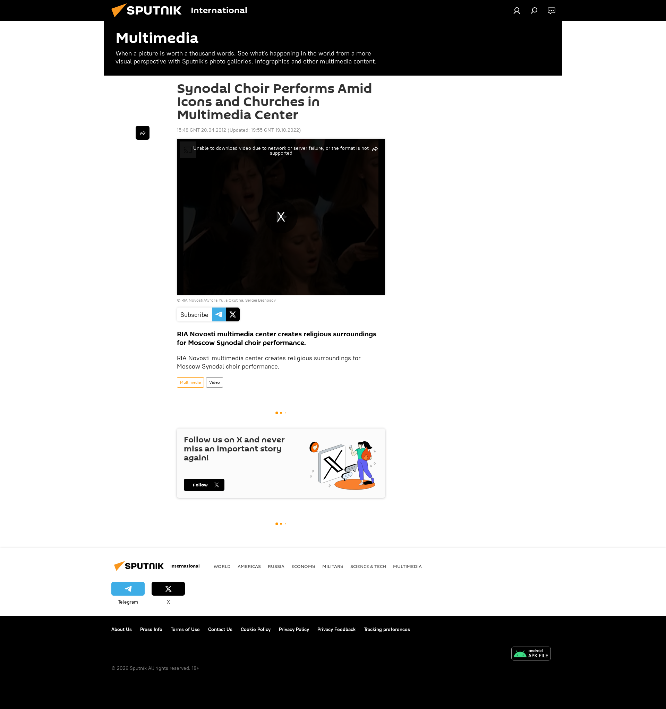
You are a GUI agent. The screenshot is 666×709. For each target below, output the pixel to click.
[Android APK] (531, 654)
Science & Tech (368, 566)
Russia (276, 566)
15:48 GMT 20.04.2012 (201, 130)
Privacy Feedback (336, 629)
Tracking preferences (387, 629)
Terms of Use (185, 629)
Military (332, 566)
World (222, 566)
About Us (121, 629)
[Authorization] (517, 10)
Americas (249, 566)
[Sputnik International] (149, 19)
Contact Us (220, 629)
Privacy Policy (294, 629)
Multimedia (190, 382)
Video (214, 382)
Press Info (151, 629)
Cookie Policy (256, 629)
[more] (143, 133)
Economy (303, 566)
